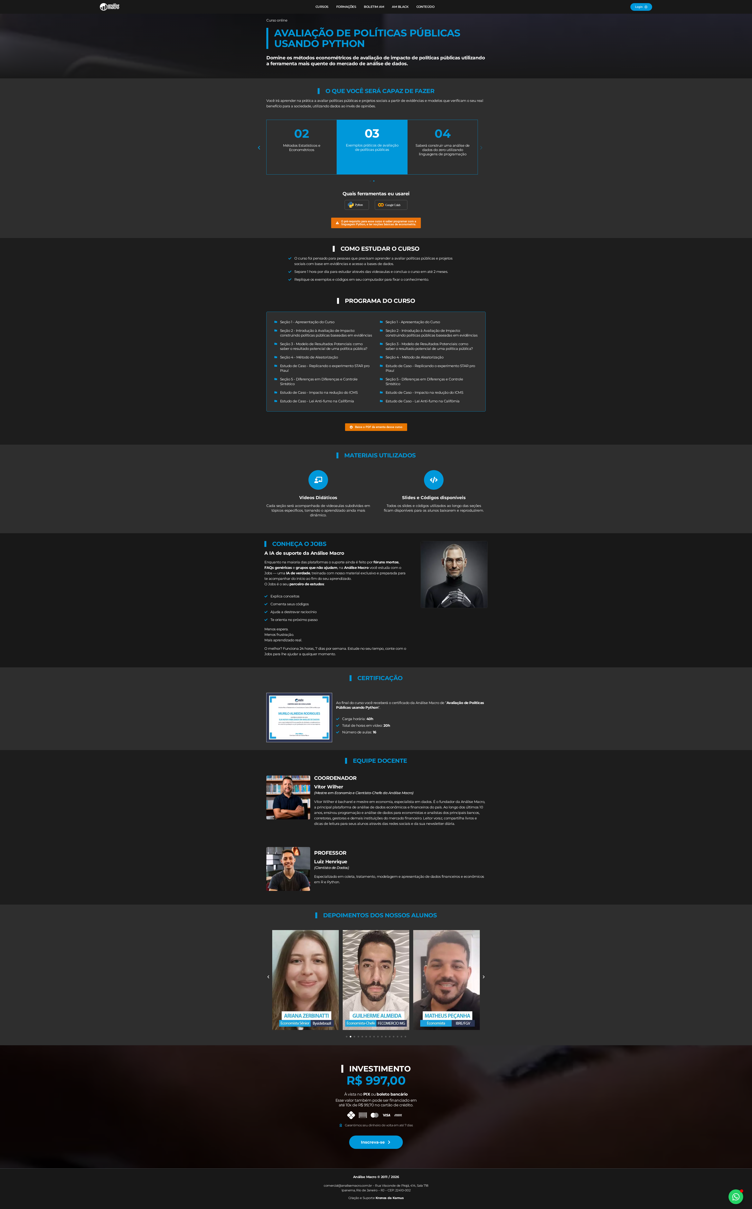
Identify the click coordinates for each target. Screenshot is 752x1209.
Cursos (321, 7)
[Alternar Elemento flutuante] (735, 1196)
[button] (259, 147)
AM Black (400, 7)
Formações (346, 7)
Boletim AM (374, 7)
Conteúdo (425, 7)
